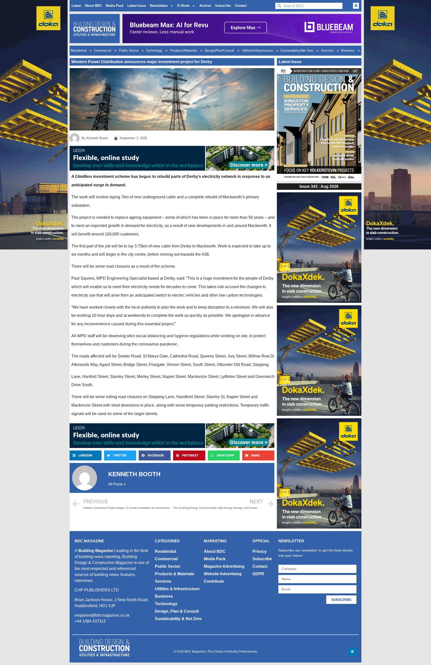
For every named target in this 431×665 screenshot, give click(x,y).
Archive (205, 5)
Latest (76, 5)
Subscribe (223, 5)
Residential (79, 50)
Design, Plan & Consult (177, 611)
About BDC (93, 5)
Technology (154, 50)
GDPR (258, 574)
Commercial (102, 50)
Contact (240, 5)
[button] (86, 455)
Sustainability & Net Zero (178, 619)
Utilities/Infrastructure (257, 50)
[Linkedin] (356, 6)
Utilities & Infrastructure (177, 589)
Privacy (259, 551)
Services (327, 50)
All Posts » (117, 484)
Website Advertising (223, 574)
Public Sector (128, 50)
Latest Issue (136, 5)
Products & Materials (174, 574)
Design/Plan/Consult (219, 50)
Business (348, 50)
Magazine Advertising (224, 566)
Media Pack (114, 5)
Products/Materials (183, 50)
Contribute (214, 581)
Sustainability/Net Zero (296, 50)
